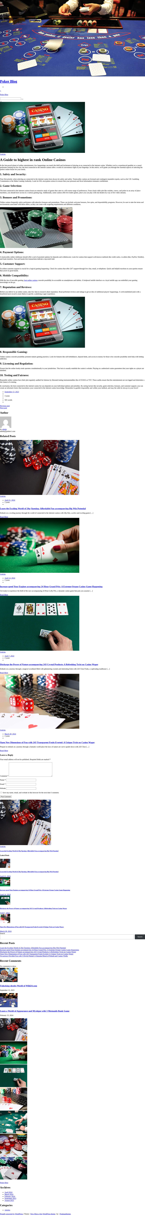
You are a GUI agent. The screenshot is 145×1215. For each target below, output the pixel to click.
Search (2, 933)
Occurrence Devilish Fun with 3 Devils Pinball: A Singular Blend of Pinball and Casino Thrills (34, 956)
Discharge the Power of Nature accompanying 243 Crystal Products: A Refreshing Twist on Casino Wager (49, 664)
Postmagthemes (65, 1214)
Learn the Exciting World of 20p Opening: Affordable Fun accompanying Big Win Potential (43, 508)
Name (3, 780)
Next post (3, 408)
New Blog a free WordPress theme (43, 1214)
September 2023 (10, 1198)
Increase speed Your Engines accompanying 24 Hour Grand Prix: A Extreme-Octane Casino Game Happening (51, 586)
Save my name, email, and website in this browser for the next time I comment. (31, 793)
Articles (3, 154)
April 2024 (8, 1192)
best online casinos (30, 280)
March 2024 (9, 1194)
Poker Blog (8, 81)
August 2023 (9, 1200)
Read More (4, 517)
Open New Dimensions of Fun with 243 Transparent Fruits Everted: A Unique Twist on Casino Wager (47, 742)
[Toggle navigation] (1, 101)
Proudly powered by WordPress (11, 1214)
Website (3, 788)
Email (3, 784)
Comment (4, 776)
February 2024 (10, 1196)
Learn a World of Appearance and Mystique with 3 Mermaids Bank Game (34, 1011)
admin (4, 429)
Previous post (5, 406)
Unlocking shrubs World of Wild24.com (18, 986)
